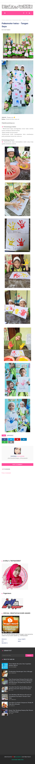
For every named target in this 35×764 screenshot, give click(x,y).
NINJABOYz (5, 643)
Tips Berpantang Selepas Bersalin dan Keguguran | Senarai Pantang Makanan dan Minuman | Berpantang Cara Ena (20, 681)
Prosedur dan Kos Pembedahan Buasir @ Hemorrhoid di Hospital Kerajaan (20, 687)
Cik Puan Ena (20, 456)
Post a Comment (6, 473)
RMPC (19, 641)
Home (3, 20)
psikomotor (9, 20)
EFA (3, 641)
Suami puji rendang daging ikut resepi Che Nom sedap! (21, 711)
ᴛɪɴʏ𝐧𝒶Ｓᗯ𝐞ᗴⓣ (21, 639)
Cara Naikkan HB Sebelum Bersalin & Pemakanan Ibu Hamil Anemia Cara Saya (20, 696)
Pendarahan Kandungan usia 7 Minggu (20, 671)
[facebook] (26, 13)
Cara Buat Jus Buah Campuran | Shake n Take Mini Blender (21, 703)
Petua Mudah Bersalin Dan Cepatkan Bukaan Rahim (20, 664)
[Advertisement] (17, 495)
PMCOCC (4, 639)
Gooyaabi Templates (17, 759)
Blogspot (18, 756)
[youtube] (29, 13)
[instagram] (24, 13)
